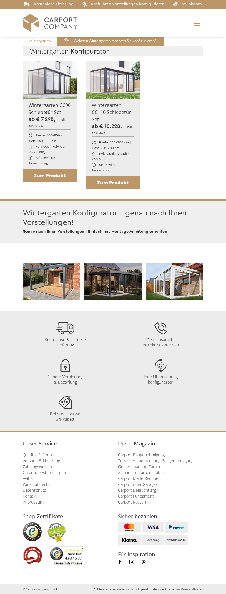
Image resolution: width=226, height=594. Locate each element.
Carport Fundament (136, 496)
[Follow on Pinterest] (143, 562)
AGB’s (28, 478)
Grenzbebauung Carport (140, 466)
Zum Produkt (50, 175)
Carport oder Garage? (137, 484)
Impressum (33, 502)
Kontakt (30, 496)
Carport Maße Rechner (139, 478)
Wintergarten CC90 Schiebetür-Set (50, 109)
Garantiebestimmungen (44, 472)
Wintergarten (40, 41)
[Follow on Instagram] (132, 562)
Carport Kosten (132, 502)
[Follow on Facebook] (120, 562)
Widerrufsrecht (36, 484)
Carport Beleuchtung (137, 490)
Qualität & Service (39, 455)
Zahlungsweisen (37, 466)
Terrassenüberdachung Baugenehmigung (155, 460)
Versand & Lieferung (41, 460)
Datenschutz (34, 490)
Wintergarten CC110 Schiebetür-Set (112, 112)
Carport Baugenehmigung (141, 455)
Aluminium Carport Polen (141, 472)
